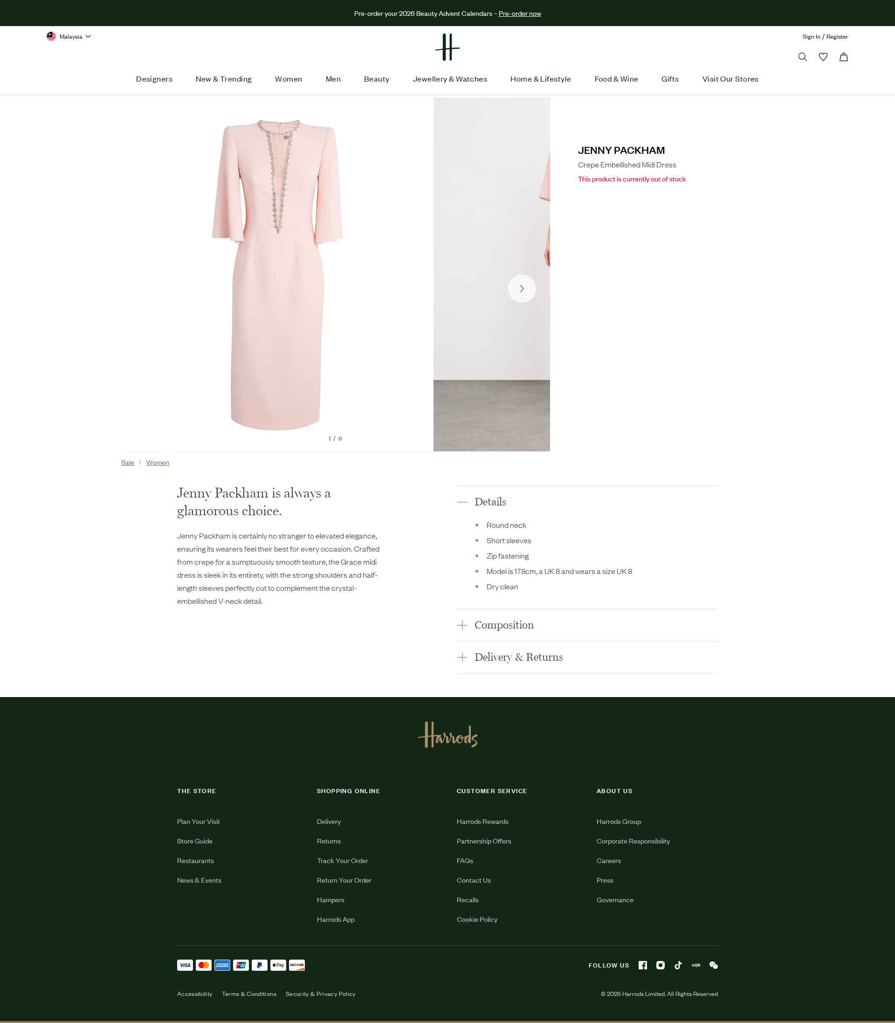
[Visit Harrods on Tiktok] (678, 965)
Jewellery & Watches (450, 78)
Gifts (670, 78)
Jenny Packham (621, 149)
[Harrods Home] (447, 47)
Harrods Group (619, 821)
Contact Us (474, 880)
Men (333, 78)
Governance (615, 899)
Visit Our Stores (730, 78)
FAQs (465, 860)
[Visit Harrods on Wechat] (713, 965)
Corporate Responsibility (633, 840)
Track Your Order (342, 860)
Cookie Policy (477, 919)
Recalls (468, 899)
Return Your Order (344, 880)
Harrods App (336, 919)
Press (605, 880)
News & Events (199, 880)
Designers (154, 78)
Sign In (811, 36)
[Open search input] (802, 57)
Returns (329, 840)
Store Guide (195, 840)
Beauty (377, 78)
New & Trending (224, 78)
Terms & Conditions (249, 993)
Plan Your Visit (198, 821)
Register (837, 36)
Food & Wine (617, 78)
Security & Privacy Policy (321, 993)
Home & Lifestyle (540, 78)
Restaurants (195, 860)
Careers (609, 860)
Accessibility (195, 993)
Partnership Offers (484, 840)
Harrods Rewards (483, 821)
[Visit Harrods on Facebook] (643, 965)
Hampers (330, 899)
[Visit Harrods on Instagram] (660, 965)
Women (288, 78)
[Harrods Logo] (448, 734)
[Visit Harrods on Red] (696, 965)
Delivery (329, 821)
